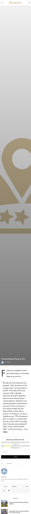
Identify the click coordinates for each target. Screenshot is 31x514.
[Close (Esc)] (28, 247)
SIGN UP (15, 264)
